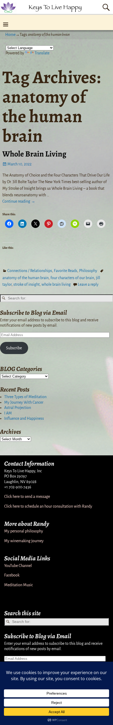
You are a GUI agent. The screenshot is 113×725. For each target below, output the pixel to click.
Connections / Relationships (29, 271)
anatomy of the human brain (25, 278)
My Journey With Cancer (23, 402)
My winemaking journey (24, 541)
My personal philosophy (23, 531)
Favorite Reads (65, 271)
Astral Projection (17, 408)
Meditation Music (18, 585)
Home (10, 34)
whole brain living (56, 284)
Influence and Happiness (24, 418)
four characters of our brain (72, 278)
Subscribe (14, 348)
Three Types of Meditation (25, 397)
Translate (42, 53)
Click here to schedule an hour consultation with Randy (48, 506)
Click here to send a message (27, 496)
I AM (8, 413)
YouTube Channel (18, 566)
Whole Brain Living (34, 154)
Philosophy (88, 271)
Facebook (11, 575)
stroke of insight (26, 284)
